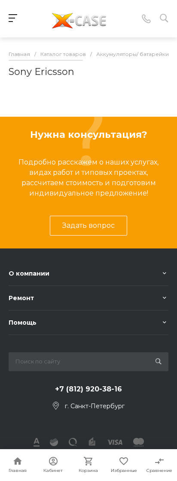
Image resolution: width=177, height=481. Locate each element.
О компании (29, 273)
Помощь (23, 322)
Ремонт (21, 298)
